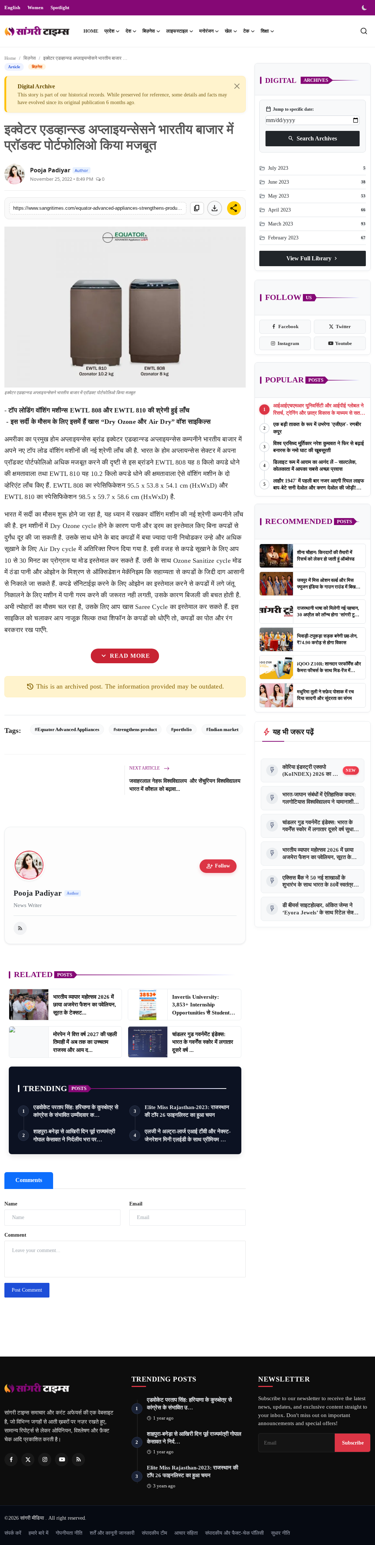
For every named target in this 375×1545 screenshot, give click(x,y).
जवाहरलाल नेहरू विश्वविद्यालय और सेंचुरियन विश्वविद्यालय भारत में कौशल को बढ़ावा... (184, 785)
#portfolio (181, 729)
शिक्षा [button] (265, 31)
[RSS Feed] (20, 928)
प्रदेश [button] (109, 31)
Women (35, 7)
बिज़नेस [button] (148, 31)
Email (135, 1204)
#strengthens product (135, 729)
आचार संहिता (186, 1533)
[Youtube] (61, 1459)
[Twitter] (27, 1459)
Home (91, 31)
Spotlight (60, 7)
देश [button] (128, 31)
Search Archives (312, 138)
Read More (125, 656)
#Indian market (222, 729)
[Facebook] (11, 1459)
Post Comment (27, 1290)
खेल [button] (228, 31)
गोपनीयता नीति (69, 1533)
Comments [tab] (28, 1180)
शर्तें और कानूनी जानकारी (112, 1533)
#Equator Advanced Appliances (67, 729)
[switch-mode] (365, 7)
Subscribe (353, 1443)
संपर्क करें (12, 1533)
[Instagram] (44, 1459)
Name (10, 1204)
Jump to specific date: (290, 109)
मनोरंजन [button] (206, 31)
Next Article (145, 768)
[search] (364, 31)
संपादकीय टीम (154, 1533)
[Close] (237, 86)
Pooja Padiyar (50, 170)
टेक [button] (246, 31)
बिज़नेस (29, 58)
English (12, 7)
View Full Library (312, 258)
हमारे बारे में (38, 1533)
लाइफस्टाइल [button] (177, 31)
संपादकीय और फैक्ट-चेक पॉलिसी (234, 1533)
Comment (15, 1235)
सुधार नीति (280, 1533)
